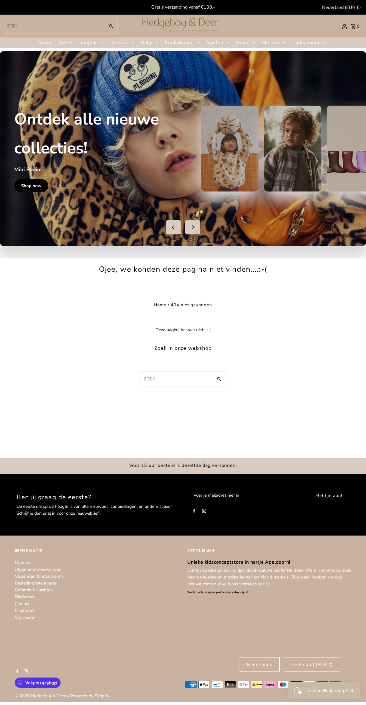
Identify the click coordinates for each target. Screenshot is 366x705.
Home (46, 43)
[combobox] (54, 26)
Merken (271, 43)
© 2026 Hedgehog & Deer (41, 696)
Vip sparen (25, 617)
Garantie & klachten (34, 590)
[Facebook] (194, 512)
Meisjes (119, 43)
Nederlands (259, 665)
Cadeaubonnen (309, 43)
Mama (243, 43)
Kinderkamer (179, 43)
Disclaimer (25, 597)
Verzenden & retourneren (39, 576)
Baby (146, 43)
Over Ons (24, 562)
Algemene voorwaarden (38, 569)
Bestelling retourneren (36, 583)
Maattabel (24, 610)
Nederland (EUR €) (341, 7)
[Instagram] (204, 512)
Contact (22, 604)
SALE (66, 43)
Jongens (88, 43)
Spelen (215, 43)
